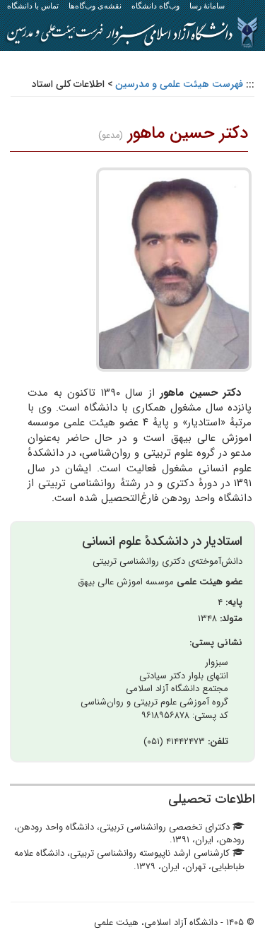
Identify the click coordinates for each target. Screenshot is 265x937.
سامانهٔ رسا (207, 5)
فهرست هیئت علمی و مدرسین (179, 84)
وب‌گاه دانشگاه (155, 5)
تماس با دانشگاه (33, 5)
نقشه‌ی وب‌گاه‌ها (95, 5)
